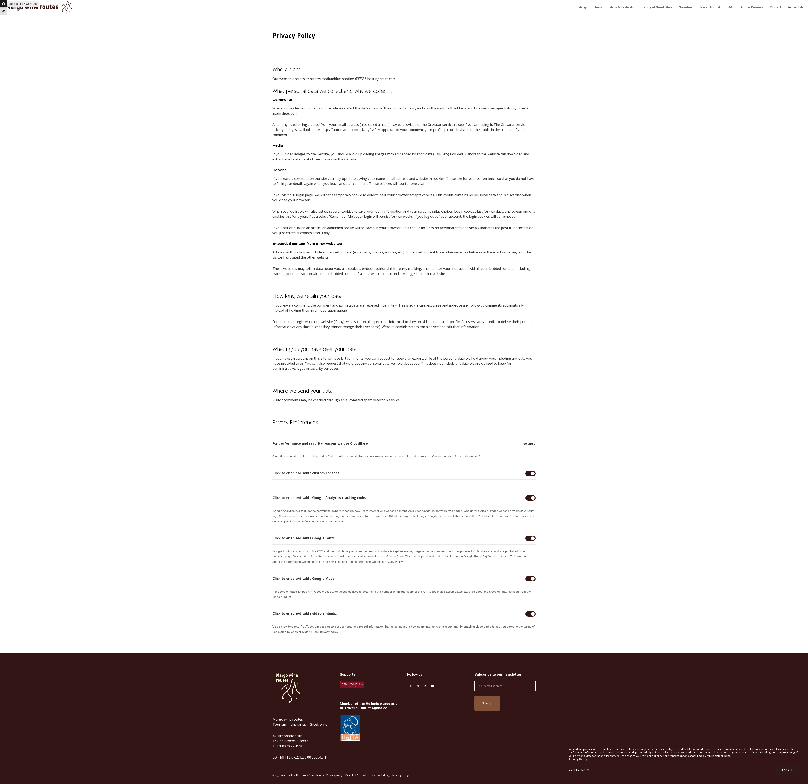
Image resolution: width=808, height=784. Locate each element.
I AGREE (787, 770)
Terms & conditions (312, 775)
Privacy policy (334, 775)
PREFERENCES (579, 770)
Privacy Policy (578, 759)
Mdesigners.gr (400, 775)
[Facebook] (410, 685)
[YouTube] (431, 685)
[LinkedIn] (424, 685)
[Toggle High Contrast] (3, 4)
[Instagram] (417, 685)
